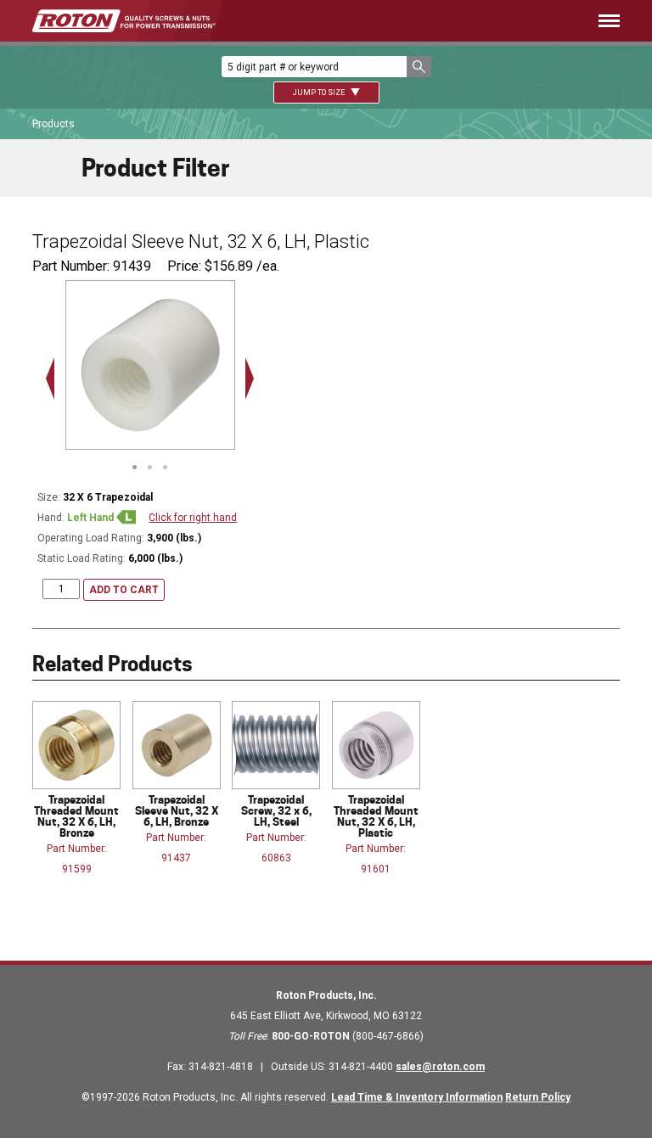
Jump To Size (319, 92)
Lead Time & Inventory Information (417, 1097)
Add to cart (124, 590)
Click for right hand (193, 518)
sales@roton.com (440, 1067)
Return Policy (537, 1097)
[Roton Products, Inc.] (124, 21)
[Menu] (443, 21)
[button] (419, 66)
